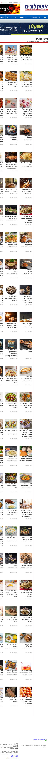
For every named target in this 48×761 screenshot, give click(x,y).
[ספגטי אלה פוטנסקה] (26, 268)
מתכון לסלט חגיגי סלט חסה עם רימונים (11, 405)
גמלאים (5, 744)
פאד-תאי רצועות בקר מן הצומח (27, 538)
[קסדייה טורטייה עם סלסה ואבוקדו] (11, 241)
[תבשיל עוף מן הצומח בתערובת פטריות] (26, 616)
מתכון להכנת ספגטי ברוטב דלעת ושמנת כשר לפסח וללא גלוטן (11, 593)
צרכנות (10, 744)
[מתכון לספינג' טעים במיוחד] (26, 348)
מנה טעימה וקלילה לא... (12, 247)
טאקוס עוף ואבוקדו (11, 430)
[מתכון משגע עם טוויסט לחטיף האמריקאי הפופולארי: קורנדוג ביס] (11, 348)
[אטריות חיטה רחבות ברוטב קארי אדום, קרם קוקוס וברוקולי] (26, 54)
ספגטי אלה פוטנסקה (28, 271)
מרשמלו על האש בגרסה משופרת (27, 190)
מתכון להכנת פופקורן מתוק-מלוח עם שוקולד (11, 298)
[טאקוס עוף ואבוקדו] (11, 428)
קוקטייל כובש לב (27, 671)
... (31, 61)
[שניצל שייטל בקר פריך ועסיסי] (26, 241)
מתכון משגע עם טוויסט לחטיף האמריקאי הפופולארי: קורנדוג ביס (11, 354)
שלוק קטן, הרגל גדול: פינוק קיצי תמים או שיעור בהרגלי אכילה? (27, 112)
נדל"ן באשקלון (11, 17)
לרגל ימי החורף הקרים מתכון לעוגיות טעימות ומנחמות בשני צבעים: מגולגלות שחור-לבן (27, 301)
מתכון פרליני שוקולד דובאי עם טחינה (12, 619)
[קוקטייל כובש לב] (26, 669)
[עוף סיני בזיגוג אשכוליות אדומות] (26, 482)
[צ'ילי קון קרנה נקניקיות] (26, 134)
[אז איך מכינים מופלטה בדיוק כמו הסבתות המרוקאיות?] (26, 214)
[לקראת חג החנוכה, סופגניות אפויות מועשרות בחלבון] (11, 321)
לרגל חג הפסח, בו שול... (11, 220)
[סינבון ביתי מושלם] (11, 188)
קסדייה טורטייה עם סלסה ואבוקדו (11, 244)
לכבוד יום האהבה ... (27, 273)
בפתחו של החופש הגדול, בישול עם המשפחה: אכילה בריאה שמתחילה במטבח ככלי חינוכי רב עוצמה (26, 515)
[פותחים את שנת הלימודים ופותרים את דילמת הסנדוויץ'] (26, 455)
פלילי (17, 750)
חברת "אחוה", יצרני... (12, 568)
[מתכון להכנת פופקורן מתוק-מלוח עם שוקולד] (11, 295)
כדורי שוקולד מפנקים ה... (26, 568)
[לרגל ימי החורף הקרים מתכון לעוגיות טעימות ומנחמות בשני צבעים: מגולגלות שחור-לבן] (26, 295)
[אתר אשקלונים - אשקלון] (40, 739)
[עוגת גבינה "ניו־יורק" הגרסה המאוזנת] (11, 134)
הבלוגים (16, 752)
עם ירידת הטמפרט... (27, 327)
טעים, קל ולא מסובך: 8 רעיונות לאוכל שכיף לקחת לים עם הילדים (11, 59)
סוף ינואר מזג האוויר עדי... (11, 273)
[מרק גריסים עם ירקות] (11, 268)
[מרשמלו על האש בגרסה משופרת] (26, 188)
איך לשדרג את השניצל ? (27, 645)
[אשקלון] (36, 10)
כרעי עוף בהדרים (12, 671)
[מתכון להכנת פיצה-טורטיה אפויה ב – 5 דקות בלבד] (26, 402)
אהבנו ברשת (9, 752)
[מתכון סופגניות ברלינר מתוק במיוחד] (11, 696)
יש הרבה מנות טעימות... (26, 166)
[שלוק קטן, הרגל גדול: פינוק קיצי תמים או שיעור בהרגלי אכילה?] (26, 107)
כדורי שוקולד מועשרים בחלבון (27, 565)
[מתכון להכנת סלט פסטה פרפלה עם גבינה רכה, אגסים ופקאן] (11, 375)
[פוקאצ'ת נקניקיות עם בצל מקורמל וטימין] (11, 81)
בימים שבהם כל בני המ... (26, 247)
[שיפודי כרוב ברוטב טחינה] (11, 562)
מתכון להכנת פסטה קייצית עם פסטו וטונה (11, 485)
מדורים (16, 743)
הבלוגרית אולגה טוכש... (26, 487)
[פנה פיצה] (26, 375)
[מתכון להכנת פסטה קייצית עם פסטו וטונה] (11, 482)
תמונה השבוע (13, 754)
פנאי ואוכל (29, 41)
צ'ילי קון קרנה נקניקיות (28, 137)
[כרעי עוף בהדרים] (11, 669)
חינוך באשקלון (23, 17)
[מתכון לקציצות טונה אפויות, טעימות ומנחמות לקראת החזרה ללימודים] (26, 428)
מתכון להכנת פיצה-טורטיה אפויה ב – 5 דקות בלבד (26, 405)
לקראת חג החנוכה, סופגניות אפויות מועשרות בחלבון (11, 325)
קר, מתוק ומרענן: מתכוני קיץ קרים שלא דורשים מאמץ (11, 111)
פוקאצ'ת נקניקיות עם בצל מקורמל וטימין (11, 84)
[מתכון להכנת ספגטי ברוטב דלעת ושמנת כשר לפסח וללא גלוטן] (11, 589)
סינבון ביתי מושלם (11, 189)
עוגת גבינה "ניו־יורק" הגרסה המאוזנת (12, 138)
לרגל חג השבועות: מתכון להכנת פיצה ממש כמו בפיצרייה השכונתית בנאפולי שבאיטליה (11, 167)
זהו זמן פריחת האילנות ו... (11, 648)
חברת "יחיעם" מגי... (27, 140)
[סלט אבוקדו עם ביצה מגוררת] (11, 509)
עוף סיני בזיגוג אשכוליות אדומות (26, 484)
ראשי (45, 17)
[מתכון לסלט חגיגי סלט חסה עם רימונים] (11, 402)
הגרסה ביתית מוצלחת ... (26, 86)
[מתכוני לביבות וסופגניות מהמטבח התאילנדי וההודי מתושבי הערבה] (26, 696)
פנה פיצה (29, 376)
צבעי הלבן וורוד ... (28, 193)
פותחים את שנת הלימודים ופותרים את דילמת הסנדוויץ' (26, 459)
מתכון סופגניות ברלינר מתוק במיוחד (12, 699)
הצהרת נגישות (14, 755)
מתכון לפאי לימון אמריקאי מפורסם (27, 83)
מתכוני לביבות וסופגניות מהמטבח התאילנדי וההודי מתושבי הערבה (26, 700)
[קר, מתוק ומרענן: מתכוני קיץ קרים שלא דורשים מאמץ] (11, 107)
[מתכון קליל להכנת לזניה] (26, 161)
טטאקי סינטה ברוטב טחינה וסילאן (11, 217)
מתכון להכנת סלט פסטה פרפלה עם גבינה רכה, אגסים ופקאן (11, 380)
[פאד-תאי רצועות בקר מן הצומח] (26, 535)
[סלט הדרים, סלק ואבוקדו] (11, 642)
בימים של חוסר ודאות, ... (11, 514)
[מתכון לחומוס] (11, 455)
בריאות (16, 747)
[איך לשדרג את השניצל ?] (26, 642)
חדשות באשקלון (35, 17)
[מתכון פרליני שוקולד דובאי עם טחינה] (11, 616)
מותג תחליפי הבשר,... (27, 541)
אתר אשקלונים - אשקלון (40, 41)
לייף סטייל (15, 746)
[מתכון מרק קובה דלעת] (26, 321)
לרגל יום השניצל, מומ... (27, 648)
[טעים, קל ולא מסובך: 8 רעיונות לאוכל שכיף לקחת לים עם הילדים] (11, 54)
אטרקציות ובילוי (9, 747)
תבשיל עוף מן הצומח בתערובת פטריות (27, 619)
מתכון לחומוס (13, 457)
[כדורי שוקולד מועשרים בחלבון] (26, 562)
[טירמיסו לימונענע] (11, 535)
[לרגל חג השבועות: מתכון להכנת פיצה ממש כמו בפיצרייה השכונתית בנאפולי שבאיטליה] (11, 161)
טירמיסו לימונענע (12, 537)
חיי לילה (16, 744)
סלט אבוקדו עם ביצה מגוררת (12, 511)
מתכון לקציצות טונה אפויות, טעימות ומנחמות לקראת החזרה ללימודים (26, 433)
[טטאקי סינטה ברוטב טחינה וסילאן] (11, 214)
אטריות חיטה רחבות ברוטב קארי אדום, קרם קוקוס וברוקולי (26, 58)
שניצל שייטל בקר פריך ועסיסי (26, 244)
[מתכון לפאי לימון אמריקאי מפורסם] (26, 81)
